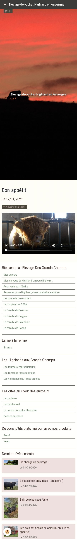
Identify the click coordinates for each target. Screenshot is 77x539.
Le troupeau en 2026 (15, 304)
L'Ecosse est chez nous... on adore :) (41, 480)
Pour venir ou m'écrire (16, 286)
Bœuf (7, 435)
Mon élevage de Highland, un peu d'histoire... (28, 280)
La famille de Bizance (16, 310)
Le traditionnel (12, 404)
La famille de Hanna (15, 328)
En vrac (8, 347)
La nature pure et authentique (20, 410)
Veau (6, 441)
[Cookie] (7, 532)
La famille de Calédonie (17, 322)
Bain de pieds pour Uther (34, 499)
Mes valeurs (10, 274)
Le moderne (10, 398)
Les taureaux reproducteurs (19, 366)
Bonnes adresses (13, 416)
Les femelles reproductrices (19, 372)
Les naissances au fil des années (22, 378)
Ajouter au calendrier (15, 207)
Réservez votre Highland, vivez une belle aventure (32, 292)
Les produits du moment (17, 298)
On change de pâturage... (34, 462)
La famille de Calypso (16, 316)
